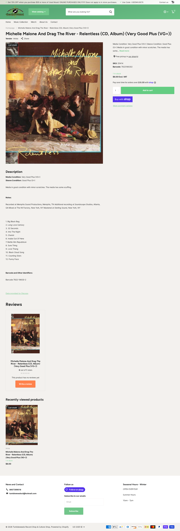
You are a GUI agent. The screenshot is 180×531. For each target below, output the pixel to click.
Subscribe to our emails (75, 496)
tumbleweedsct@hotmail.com (23, 493)
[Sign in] (166, 12)
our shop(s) (133, 56)
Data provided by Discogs (17, 293)
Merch (33, 22)
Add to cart (148, 90)
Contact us (163, 2)
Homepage (10, 28)
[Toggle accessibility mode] (172, 2)
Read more (124, 51)
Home (8, 22)
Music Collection (21, 22)
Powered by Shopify (60, 527)
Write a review (25, 384)
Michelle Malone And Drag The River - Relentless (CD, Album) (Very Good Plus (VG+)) (19, 455)
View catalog (38, 12)
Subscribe (74, 511)
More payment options (122, 106)
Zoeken (110, 11)
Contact (54, 22)
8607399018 (15, 489)
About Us (43, 22)
